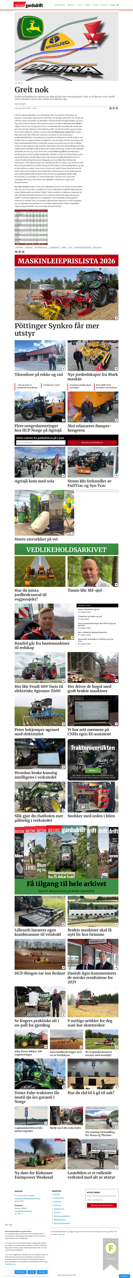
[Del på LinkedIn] (113, 108)
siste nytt (97, 247)
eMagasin (113, 5)
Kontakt (95, 5)
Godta (32, 1272)
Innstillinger (124, 1276)
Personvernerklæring (62, 1216)
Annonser (104, 5)
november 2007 (41, 247)
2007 (70, 247)
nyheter (19, 247)
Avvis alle (42, 1272)
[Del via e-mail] (116, 108)
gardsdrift (54, 247)
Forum (79, 5)
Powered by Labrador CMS (66, 1275)
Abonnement (59, 1198)
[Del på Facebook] (110, 108)
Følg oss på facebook (62, 1223)
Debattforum (59, 1209)
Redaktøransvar (60, 1219)
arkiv (64, 247)
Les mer (62, 1234)
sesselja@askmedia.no (23, 1211)
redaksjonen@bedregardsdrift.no (27, 1198)
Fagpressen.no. (10, 1264)
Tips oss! (57, 1212)
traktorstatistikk (83, 247)
